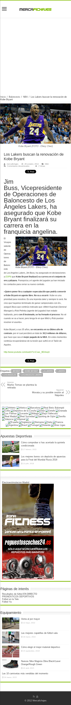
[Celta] (6, 410)
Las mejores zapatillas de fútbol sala (39, 633)
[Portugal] (33, 425)
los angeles (9, 375)
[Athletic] (11, 407)
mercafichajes (12, 164)
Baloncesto (14, 97)
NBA (25, 97)
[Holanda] (44, 425)
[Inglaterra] (25, 422)
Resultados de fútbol (12, 594)
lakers (61, 371)
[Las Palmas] (9, 413)
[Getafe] (50, 410)
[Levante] (22, 413)
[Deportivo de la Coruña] (23, 410)
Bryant (16, 371)
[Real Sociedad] (26, 416)
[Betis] (52, 407)
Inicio (3, 97)
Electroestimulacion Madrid (15, 482)
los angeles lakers (31, 375)
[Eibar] (41, 410)
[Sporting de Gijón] (45, 416)
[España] (13, 422)
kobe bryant (31, 371)
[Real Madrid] (9, 416)
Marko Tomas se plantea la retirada (22, 385)
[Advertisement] (35, 58)
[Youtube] (37, 696)
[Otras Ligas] (58, 425)
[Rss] (34, 696)
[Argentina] (12, 425)
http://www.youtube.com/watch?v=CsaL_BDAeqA (27, 352)
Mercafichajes (40, 700)
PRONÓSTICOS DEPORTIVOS (18, 596)
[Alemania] (38, 422)
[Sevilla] (60, 416)
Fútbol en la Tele (10, 599)
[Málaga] (34, 413)
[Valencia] (7, 419)
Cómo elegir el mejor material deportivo (40, 647)
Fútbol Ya (7, 601)
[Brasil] (23, 425)
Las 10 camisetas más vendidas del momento (25, 673)
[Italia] (48, 422)
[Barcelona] (34, 407)
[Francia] (58, 422)
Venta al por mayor (30, 619)
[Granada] (61, 410)
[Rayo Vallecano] (48, 413)
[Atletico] (22, 407)
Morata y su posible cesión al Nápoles (48, 393)
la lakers (48, 371)
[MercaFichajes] (35, 8)
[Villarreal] (19, 419)
